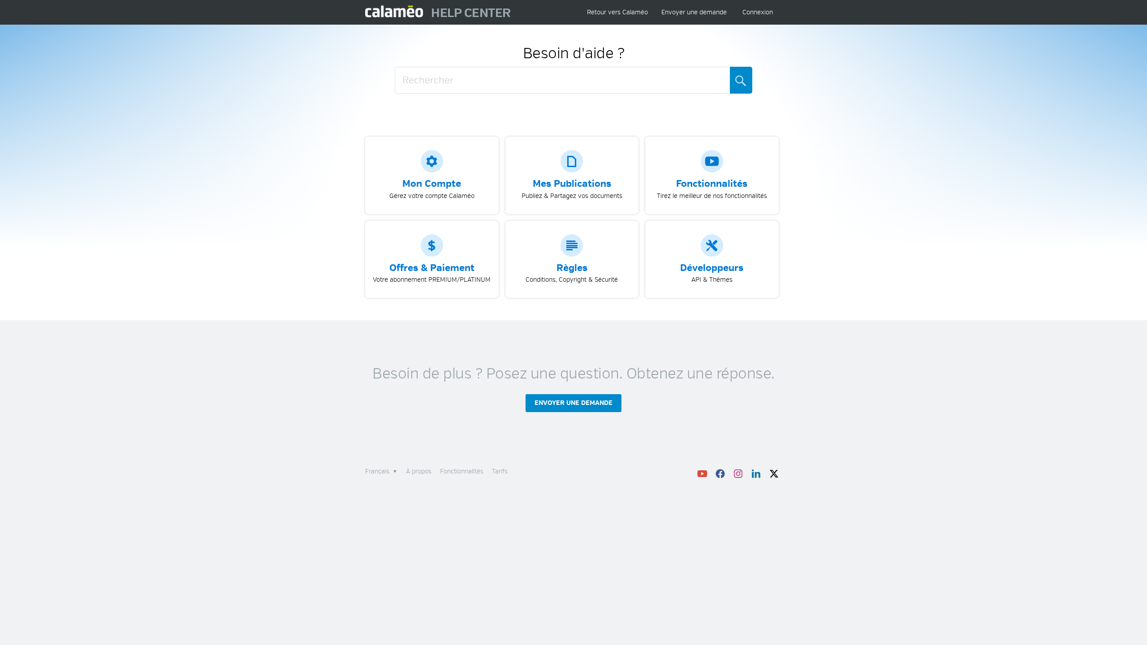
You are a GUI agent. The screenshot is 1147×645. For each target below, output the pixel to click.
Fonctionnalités (461, 471)
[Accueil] (394, 12)
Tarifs (500, 471)
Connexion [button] (757, 12)
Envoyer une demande (694, 12)
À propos (418, 471)
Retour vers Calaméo (617, 12)
